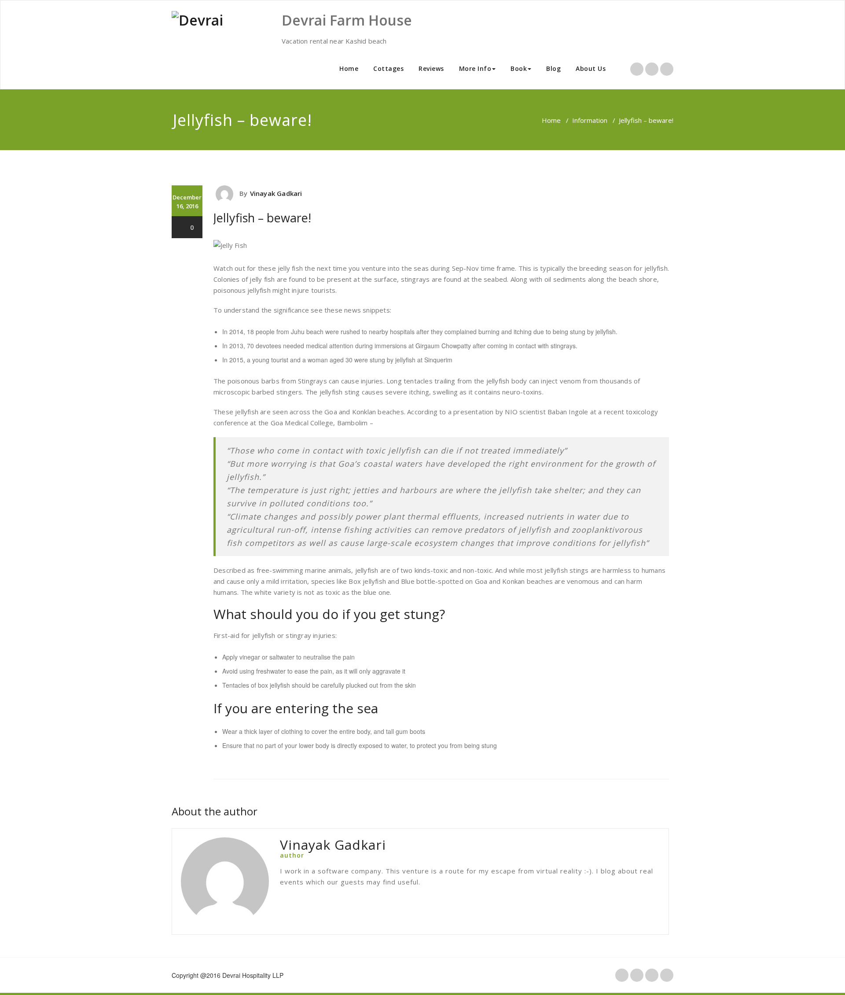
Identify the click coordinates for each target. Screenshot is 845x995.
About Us (591, 68)
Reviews (431, 68)
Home (348, 68)
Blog (553, 68)
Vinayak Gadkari (276, 193)
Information (589, 120)
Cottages (388, 68)
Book (519, 68)
